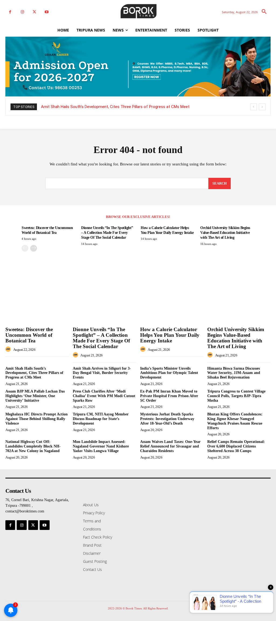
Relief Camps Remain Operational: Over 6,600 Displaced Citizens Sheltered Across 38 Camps (236, 446)
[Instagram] (22, 12)
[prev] (253, 106)
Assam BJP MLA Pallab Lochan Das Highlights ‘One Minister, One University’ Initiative (35, 396)
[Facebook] (10, 12)
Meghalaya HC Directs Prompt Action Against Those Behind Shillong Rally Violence (36, 418)
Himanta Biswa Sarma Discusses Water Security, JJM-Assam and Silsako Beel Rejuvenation (233, 373)
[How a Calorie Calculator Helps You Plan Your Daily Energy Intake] (171, 301)
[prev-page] (25, 248)
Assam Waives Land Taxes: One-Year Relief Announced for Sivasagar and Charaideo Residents (170, 446)
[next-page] (33, 248)
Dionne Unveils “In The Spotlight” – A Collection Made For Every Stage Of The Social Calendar (107, 233)
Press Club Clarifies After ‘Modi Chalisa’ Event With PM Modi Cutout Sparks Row (104, 396)
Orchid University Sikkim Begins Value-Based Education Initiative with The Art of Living (225, 233)
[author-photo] (8, 349)
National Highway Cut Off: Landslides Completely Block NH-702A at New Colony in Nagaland (33, 446)
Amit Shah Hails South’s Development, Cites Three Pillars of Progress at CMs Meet (115, 106)
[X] (34, 12)
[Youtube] (46, 12)
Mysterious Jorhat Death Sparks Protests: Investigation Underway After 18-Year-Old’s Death (167, 418)
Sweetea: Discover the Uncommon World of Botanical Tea (29, 335)
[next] (262, 106)
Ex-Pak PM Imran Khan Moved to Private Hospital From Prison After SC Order (169, 396)
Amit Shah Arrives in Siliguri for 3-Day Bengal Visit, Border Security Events (102, 373)
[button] (264, 11)
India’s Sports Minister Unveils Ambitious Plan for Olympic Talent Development (169, 373)
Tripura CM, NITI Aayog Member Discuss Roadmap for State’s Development (101, 418)
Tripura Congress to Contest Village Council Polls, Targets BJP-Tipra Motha (236, 396)
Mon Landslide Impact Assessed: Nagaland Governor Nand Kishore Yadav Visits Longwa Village (101, 446)
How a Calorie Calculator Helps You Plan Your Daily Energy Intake (169, 335)
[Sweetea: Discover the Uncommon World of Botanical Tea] (37, 301)
